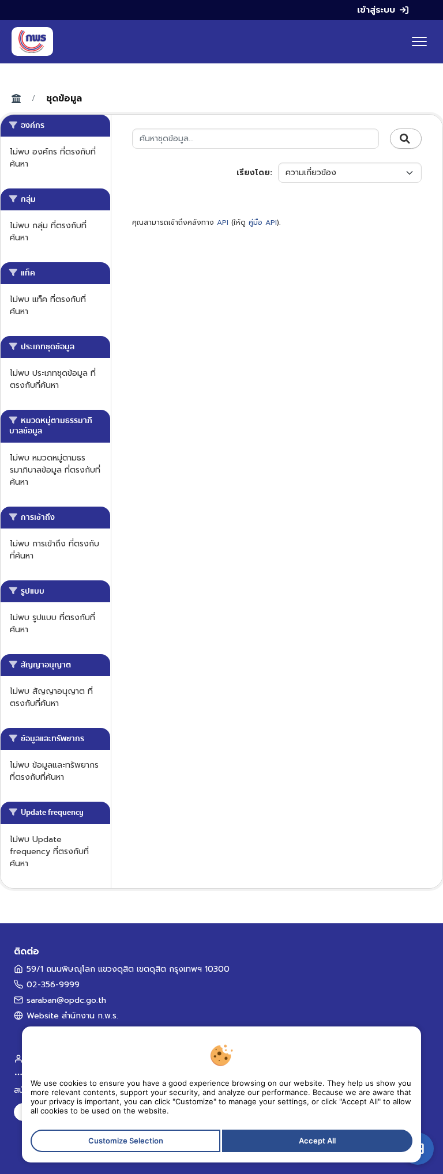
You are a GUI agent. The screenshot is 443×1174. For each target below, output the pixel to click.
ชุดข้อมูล (64, 98)
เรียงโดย (253, 173)
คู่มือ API (263, 222)
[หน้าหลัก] (32, 41)
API (222, 222)
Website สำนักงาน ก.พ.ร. (72, 1016)
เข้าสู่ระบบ (376, 9)
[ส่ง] (406, 139)
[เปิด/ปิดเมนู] (419, 41)
